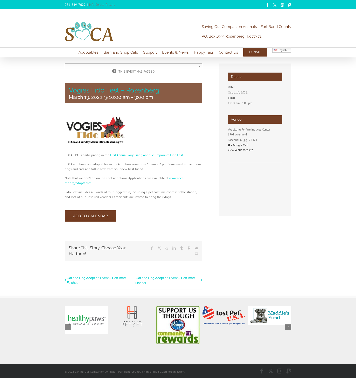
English (282, 49)
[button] (68, 327)
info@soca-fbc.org (102, 4)
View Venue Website (240, 150)
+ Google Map (239, 145)
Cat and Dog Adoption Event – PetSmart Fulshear (96, 280)
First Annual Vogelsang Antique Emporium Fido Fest (146, 155)
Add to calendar (90, 216)
